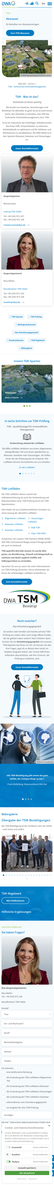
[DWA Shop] (32, 3)
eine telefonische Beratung (19, 1071)
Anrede (5, 1008)
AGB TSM (35, 527)
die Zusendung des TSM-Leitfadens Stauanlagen (29, 1091)
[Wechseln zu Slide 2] (27, 406)
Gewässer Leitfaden (14, 529)
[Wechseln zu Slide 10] (28, 875)
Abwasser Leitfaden (14, 524)
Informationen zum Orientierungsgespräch (27, 1102)
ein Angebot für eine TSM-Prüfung (22, 1107)
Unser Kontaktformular (27, 148)
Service (31, 83)
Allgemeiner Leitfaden (15, 518)
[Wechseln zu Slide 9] (25, 875)
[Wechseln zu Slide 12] (34, 875)
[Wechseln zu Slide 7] (20, 875)
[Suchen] (37, 3)
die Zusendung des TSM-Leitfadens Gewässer (28, 1096)
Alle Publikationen (15, 900)
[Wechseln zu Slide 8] (23, 875)
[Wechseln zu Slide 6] (34, 473)
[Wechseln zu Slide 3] (30, 406)
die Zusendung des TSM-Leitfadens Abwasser (28, 1086)
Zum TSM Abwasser (20, 33)
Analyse (15, 1161)
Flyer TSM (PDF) (38, 533)
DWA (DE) (22, 83)
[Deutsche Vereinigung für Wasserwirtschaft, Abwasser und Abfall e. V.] (8, 3)
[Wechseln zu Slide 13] (36, 875)
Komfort (16, 1154)
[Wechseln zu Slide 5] (31, 473)
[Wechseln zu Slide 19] (27, 878)
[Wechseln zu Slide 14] (39, 875)
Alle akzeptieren (27, 1173)
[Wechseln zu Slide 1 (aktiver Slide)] (24, 406)
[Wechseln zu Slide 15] (42, 875)
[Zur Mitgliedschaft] (26, 3)
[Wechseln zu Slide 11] (31, 875)
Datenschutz (21, 1179)
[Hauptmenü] (49, 3)
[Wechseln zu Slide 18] (50, 875)
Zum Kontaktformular (17, 581)
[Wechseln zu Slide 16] (45, 875)
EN (43, 3)
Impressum (33, 1179)
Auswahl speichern (27, 1168)
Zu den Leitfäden (27, 467)
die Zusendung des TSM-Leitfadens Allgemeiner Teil (29, 1079)
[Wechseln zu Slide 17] (47, 875)
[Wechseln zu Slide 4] (28, 473)
